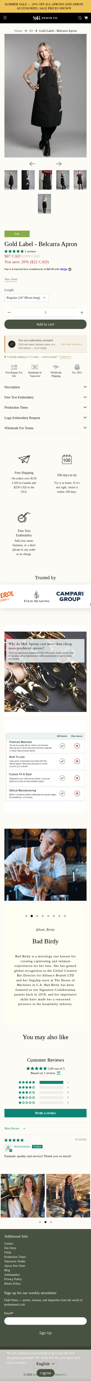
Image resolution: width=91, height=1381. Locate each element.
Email (9, 1313)
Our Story (10, 1248)
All (31, 30)
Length (9, 290)
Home (18, 30)
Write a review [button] (45, 1113)
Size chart (10, 279)
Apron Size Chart (14, 1265)
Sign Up (45, 1333)
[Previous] (32, 164)
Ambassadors (12, 1274)
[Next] (59, 164)
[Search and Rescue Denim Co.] (45, 18)
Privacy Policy (13, 1279)
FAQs (7, 1252)
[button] (14, 251)
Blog (7, 1270)
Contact (8, 1243)
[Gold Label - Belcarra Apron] (45, 95)
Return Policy (12, 1283)
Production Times (15, 1256)
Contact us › (65, 356)
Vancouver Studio (14, 1261)
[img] (14, 1140)
